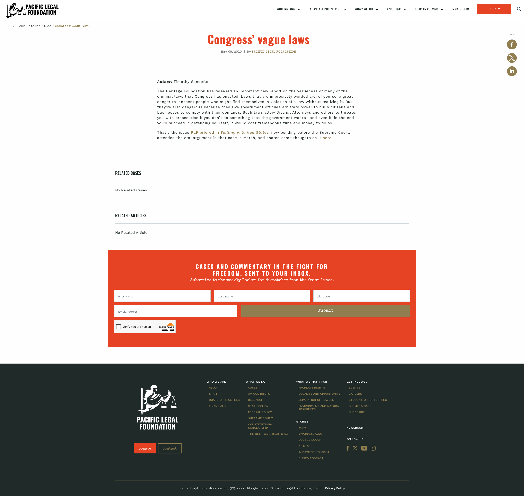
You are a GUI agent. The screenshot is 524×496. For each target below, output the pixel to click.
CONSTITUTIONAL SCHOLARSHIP (260, 426)
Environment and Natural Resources (319, 407)
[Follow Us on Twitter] (355, 448)
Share (512, 34)
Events (354, 387)
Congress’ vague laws (72, 26)
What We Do (364, 9)
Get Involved (427, 9)
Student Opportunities (368, 399)
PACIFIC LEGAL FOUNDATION (274, 52)
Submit (325, 311)
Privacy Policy (335, 488)
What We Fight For (325, 9)
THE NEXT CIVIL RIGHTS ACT (269, 433)
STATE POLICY (258, 406)
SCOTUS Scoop (309, 439)
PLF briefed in (230, 132)
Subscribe (357, 412)
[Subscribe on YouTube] (364, 448)
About (214, 387)
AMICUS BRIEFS (259, 393)
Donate (494, 8)
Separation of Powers (316, 399)
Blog (48, 26)
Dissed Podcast (311, 458)
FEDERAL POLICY (260, 412)
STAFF (213, 393)
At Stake (305, 445)
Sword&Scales (310, 433)
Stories (394, 9)
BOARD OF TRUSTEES (224, 399)
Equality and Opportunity (319, 393)
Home (21, 26)
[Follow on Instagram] (372, 448)
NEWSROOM (355, 427)
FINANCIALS (217, 406)
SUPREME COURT (260, 418)
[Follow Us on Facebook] (349, 448)
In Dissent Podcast (314, 452)
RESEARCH (255, 399)
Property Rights (311, 387)
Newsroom (460, 9)
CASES (252, 387)
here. (328, 138)
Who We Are (286, 9)
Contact (170, 449)
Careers (355, 393)
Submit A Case (360, 406)
